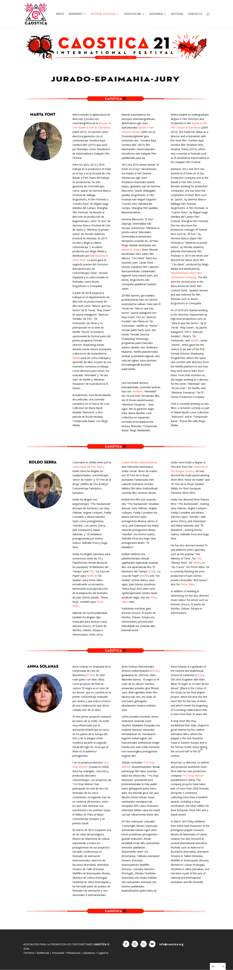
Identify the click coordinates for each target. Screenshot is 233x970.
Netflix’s (195, 340)
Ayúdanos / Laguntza (95, 953)
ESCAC (90, 675)
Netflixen (138, 391)
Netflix (76, 358)
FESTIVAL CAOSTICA (103, 14)
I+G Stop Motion (193, 775)
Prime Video (188, 584)
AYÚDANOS (75, 14)
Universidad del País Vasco (88, 466)
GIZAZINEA (156, 14)
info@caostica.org (171, 944)
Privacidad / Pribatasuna (66, 953)
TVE (91, 571)
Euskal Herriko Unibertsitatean (139, 462)
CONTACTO (195, 14)
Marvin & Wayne (131, 249)
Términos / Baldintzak (36, 953)
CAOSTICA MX (132, 14)
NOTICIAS (177, 14)
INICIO (60, 14)
